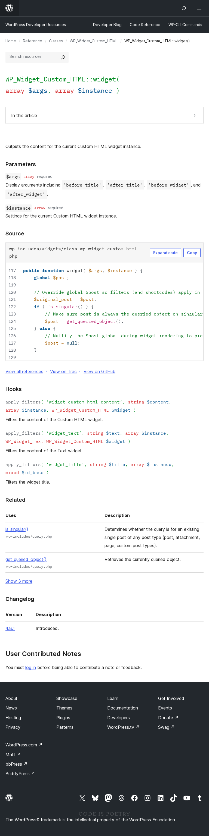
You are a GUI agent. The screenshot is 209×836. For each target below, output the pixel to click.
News (11, 708)
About (11, 698)
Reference (32, 41)
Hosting (13, 717)
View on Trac (63, 371)
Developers (118, 717)
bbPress (16, 764)
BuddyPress (20, 773)
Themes (64, 708)
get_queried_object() (26, 559)
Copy (192, 252)
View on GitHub (99, 371)
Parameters (20, 164)
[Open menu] (200, 8)
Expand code (165, 252)
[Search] (63, 57)
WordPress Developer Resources (35, 24)
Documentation (122, 708)
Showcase (66, 698)
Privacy (12, 727)
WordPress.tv (123, 727)
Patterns (64, 727)
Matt (13, 754)
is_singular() (16, 529)
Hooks (13, 389)
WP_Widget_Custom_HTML (94, 41)
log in (30, 667)
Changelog (19, 599)
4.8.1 (10, 628)
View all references (24, 371)
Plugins (63, 717)
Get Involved (171, 698)
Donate (168, 717)
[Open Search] (184, 8)
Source (14, 233)
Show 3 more (18, 581)
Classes (56, 41)
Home (10, 41)
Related (15, 500)
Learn (112, 698)
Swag (166, 727)
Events (165, 708)
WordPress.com (23, 744)
